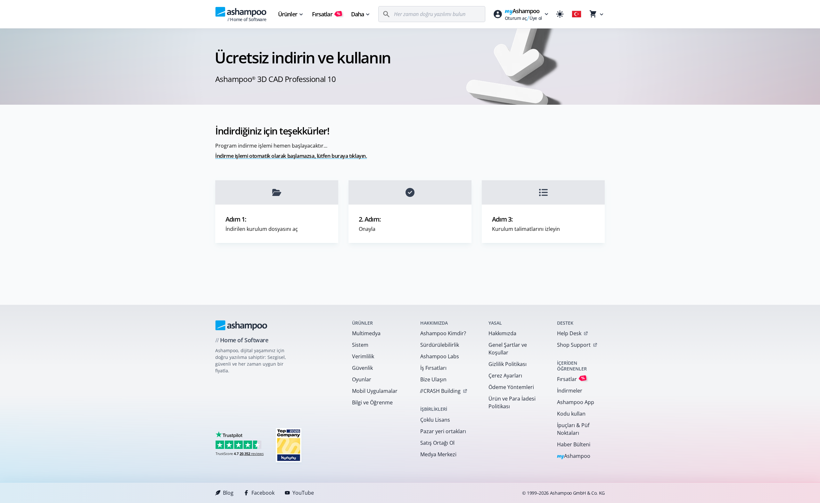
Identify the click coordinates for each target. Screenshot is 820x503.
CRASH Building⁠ (440, 390)
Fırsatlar (326, 14)
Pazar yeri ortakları (443, 431)
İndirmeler (569, 390)
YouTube (303, 492)
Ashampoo (574, 456)
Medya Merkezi (438, 454)
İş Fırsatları (433, 367)
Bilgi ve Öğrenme (372, 402)
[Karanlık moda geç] (560, 14)
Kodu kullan (571, 413)
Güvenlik (362, 367)
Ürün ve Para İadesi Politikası (512, 402)
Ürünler (287, 14)
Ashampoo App (575, 402)
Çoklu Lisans (435, 419)
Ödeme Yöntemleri (511, 387)
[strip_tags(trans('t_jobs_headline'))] (288, 445)
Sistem (360, 344)
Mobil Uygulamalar (375, 390)
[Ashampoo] (241, 325)
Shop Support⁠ (574, 344)
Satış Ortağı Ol (437, 442)
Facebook (263, 492)
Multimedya (366, 333)
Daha (357, 14)
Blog (228, 492)
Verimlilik (363, 356)
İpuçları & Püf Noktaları (573, 429)
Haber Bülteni (573, 444)
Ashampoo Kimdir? (443, 333)
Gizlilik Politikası (507, 364)
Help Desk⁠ (569, 333)
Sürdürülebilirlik (439, 344)
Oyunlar (361, 379)
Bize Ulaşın (433, 379)
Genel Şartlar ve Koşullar (507, 348)
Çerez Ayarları (505, 375)
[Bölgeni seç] (576, 14)
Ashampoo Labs (439, 356)
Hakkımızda (502, 333)
